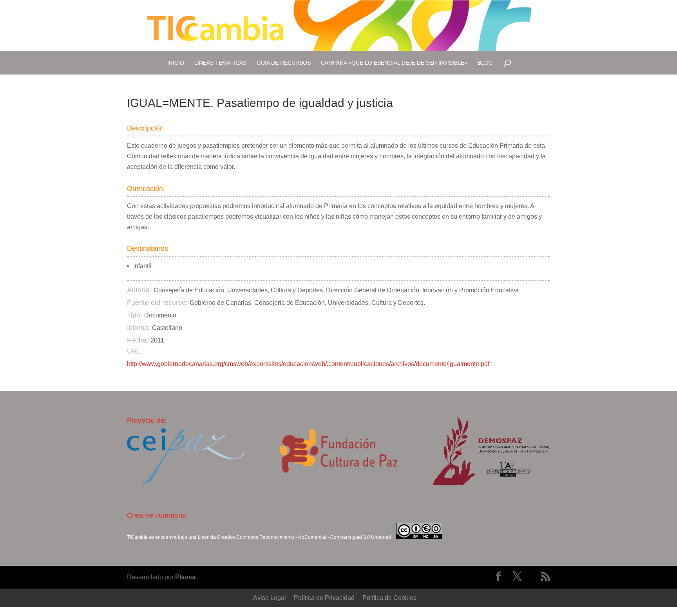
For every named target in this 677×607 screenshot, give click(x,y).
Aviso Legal (269, 597)
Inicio (175, 63)
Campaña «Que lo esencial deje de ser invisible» (394, 63)
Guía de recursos (284, 63)
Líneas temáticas (220, 63)
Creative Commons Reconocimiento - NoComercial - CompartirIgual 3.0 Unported (304, 537)
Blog (485, 63)
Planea (185, 577)
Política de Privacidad (324, 597)
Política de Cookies (389, 597)
